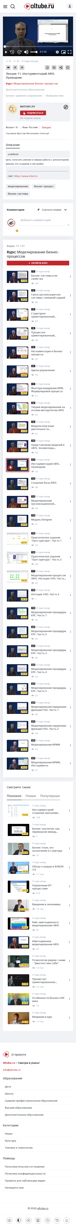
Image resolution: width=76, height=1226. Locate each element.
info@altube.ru (12, 1069)
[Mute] (26, 52)
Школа (9, 1093)
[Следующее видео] (21, 67)
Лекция (46, 127)
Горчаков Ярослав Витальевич (27, 133)
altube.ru (42, 1208)
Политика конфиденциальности (25, 1173)
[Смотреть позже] (47, 67)
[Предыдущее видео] (15, 67)
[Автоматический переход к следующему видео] (8, 67)
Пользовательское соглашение (24, 1166)
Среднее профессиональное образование (31, 1100)
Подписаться (35, 113)
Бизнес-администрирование (24, 95)
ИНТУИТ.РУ (27, 106)
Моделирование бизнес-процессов (32, 83)
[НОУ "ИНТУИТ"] (66, 106)
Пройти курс (39, 263)
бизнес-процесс (44, 186)
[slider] (33, 52)
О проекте (18, 1054)
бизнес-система (18, 193)
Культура (10, 1140)
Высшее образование (18, 1107)
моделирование (18, 186)
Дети (8, 1086)
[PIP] (63, 52)
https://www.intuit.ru (25, 176)
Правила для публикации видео (25, 1180)
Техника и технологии (19, 1147)
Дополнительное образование (25, 89)
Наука (8, 1133)
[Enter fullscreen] (69, 52)
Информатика (55, 95)
